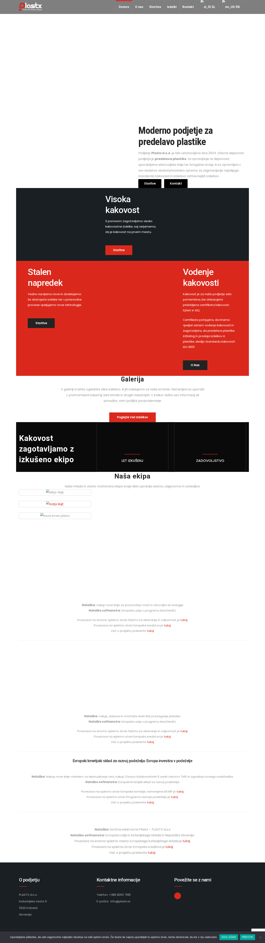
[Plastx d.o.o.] (30, 7)
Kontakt (188, 7)
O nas (139, 7)
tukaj (183, 620)
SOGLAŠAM (228, 937)
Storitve (155, 7)
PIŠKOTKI (247, 937)
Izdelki (172, 7)
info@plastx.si (120, 901)
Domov (124, 7)
